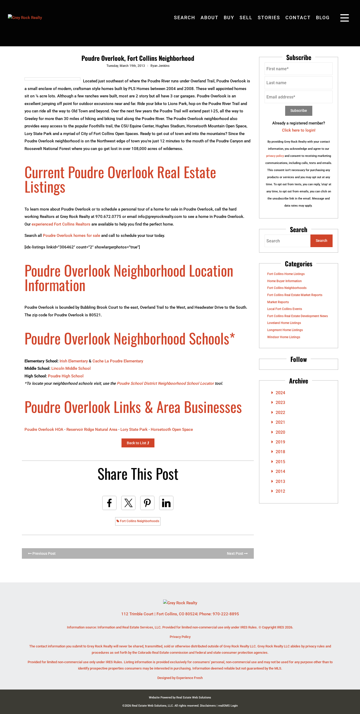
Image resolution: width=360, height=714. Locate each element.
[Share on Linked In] (166, 503)
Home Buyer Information (284, 281)
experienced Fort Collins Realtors (61, 224)
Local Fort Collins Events (284, 309)
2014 (280, 471)
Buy (229, 17)
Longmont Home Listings (285, 330)
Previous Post (44, 553)
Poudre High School (66, 376)
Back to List (137, 443)
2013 (280, 481)
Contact (298, 17)
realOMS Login (228, 705)
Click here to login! (298, 130)
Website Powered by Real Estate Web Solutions (180, 697)
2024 (280, 392)
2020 (280, 432)
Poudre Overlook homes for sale (71, 235)
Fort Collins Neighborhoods (139, 521)
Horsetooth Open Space (172, 429)
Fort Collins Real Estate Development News (297, 316)
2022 (280, 412)
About (209, 17)
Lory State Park (134, 429)
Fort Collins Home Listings (286, 274)
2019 (280, 442)
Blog (323, 17)
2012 (280, 491)
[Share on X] (128, 503)
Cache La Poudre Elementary (118, 361)
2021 (280, 422)
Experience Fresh (189, 678)
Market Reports (278, 302)
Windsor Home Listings (283, 337)
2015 (280, 461)
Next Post (235, 553)
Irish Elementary (74, 361)
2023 (280, 402)
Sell (246, 17)
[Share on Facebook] (109, 503)
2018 (280, 451)
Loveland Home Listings (284, 323)
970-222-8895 (226, 614)
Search (184, 17)
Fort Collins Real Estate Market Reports (294, 295)
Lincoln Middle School (71, 368)
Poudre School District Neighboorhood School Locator (165, 383)
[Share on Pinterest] (147, 503)
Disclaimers (208, 705)
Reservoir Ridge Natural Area (91, 429)
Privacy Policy (180, 637)
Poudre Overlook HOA (44, 429)
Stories (269, 17)
